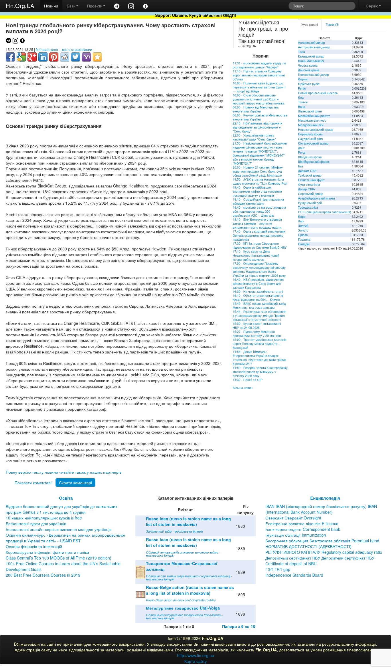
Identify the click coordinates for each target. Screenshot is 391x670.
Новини (51, 6)
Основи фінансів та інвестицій (34, 546)
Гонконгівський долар (313, 74)
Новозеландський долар (315, 129)
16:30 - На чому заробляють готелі (258, 291)
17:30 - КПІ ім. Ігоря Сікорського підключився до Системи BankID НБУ (260, 245)
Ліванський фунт (310, 111)
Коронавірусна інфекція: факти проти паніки (47, 552)
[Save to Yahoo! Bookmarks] (86, 57)
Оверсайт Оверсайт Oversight (293, 518)
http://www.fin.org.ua (195, 655)
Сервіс (372, 6)
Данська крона (308, 70)
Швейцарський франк (313, 161)
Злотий (303, 226)
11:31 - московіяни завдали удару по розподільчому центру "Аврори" (259, 65)
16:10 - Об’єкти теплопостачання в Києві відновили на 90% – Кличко (258, 297)
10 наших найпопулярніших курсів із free (44, 518)
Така (301, 52)
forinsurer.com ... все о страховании (64, 49)
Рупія (302, 88)
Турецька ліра (308, 207)
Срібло (303, 235)
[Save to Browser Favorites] (97, 57)
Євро (301, 216)
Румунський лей (310, 203)
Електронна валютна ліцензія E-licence (301, 523)
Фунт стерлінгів (309, 184)
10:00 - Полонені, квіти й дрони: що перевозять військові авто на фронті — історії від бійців (259, 87)
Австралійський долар (314, 47)
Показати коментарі (33, 482)
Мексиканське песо (312, 120)
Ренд (301, 152)
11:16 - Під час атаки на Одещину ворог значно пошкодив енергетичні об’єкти (259, 75)
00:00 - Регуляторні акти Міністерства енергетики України (260, 117)
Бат (300, 166)
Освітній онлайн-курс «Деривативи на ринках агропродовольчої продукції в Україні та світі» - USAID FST (65, 537)
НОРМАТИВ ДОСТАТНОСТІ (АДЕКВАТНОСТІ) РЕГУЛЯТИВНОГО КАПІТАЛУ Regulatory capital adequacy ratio (323, 549)
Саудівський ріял (310, 139)
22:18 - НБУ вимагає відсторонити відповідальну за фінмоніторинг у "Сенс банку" (257, 127)
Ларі (301, 221)
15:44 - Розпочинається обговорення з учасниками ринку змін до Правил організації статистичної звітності (259, 315)
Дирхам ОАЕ (307, 171)
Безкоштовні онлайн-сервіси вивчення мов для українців (58, 529)
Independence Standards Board (294, 575)
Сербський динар (310, 193)
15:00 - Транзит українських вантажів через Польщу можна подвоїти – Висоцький (260, 343)
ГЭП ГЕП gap (277, 569)
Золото (303, 230)
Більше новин (242, 388)
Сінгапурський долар (313, 143)
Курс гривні (309, 24)
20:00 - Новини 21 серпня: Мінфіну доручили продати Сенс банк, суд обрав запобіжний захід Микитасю (258, 171)
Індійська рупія (308, 84)
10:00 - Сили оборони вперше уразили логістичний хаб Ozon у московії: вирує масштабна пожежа (258, 99)
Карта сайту (195, 661)
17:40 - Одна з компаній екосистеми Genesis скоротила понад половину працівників (259, 235)
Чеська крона (307, 65)
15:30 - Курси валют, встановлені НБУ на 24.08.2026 (257, 325)
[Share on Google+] (32, 57)
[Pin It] (53, 57)
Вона (301, 106)
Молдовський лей (310, 125)
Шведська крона (310, 157)
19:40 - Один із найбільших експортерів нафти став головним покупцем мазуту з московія (257, 191)
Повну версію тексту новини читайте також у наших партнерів (63, 472)
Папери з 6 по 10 (238, 626)
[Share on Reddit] (64, 57)
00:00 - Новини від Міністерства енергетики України (256, 109)
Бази (71, 6)
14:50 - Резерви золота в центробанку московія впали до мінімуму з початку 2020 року (260, 371)
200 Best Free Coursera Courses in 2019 (43, 575)
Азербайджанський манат (316, 198)
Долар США (306, 189)
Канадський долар (311, 56)
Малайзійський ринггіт (314, 116)
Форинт (303, 79)
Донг (301, 148)
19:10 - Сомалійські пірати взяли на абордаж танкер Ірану (258, 201)
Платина (304, 239)
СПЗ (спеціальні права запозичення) (324, 212)
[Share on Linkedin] (43, 57)
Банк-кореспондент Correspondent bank (302, 529)
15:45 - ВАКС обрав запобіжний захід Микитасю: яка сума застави (259, 305)
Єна (301, 97)
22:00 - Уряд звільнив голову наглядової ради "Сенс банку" (254, 137)
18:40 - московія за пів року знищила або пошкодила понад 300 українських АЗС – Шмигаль (259, 211)
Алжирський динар (311, 42)
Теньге (303, 102)
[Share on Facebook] (10, 57)
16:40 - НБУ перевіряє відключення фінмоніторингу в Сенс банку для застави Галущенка (258, 283)
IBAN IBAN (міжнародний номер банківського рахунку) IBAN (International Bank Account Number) (321, 509)
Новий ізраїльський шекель (318, 93)
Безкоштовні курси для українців (36, 523)
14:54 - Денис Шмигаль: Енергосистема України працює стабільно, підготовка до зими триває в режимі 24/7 (260, 357)
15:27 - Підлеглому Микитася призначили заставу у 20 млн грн (257, 333)
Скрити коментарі (75, 482)
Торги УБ (332, 24)
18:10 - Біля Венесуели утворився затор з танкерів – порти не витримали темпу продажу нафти (257, 223)
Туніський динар (309, 175)
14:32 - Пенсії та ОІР (247, 380)
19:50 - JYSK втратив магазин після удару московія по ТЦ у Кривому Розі (260, 181)
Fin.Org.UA (20, 5)
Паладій (303, 244)
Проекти (94, 6)
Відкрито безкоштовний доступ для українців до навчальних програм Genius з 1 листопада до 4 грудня (61, 509)
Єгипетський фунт (311, 180)
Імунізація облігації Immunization (295, 535)
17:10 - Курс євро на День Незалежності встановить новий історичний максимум (256, 255)
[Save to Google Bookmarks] (21, 57)
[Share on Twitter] (75, 57)
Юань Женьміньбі (311, 61)
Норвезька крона (310, 134)
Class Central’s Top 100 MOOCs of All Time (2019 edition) (58, 558)
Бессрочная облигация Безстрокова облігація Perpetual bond (322, 540)
